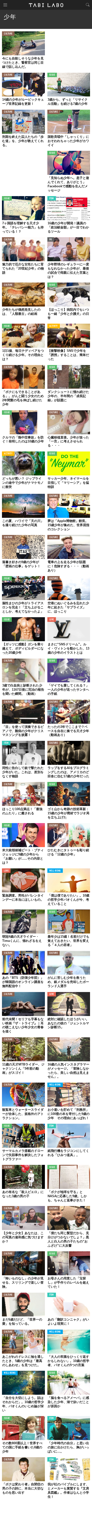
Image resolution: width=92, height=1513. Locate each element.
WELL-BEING (55, 871)
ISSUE (52, 75)
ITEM (51, 198)
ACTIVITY (53, 326)
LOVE (51, 619)
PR (50, 239)
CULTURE (8, 34)
